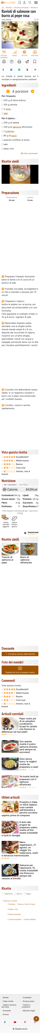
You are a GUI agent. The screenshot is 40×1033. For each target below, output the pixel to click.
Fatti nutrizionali (30, 153)
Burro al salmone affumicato (26, 560)
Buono (19, 464)
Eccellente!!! (22, 457)
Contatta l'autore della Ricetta (21, 654)
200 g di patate (11, 122)
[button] (4, 35)
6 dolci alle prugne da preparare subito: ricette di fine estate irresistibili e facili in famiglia (20, 829)
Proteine (11, 904)
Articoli (6, 1014)
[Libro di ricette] (19, 2)
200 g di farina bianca (15, 100)
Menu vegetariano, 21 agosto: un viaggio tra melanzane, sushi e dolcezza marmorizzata (20, 849)
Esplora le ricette (10, 901)
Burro (19, 894)
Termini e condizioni (26, 1006)
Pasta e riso (13, 909)
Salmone (9, 894)
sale (6, 113)
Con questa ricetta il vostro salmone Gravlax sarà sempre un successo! (28, 746)
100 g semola (10, 104)
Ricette (6, 998)
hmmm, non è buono (16, 472)
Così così (20, 467)
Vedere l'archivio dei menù (9, 1006)
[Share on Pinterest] (35, 70)
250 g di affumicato (18, 127)
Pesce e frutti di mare (26, 904)
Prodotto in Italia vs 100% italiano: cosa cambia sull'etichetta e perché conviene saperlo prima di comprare (19, 809)
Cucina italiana (30, 919)
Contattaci (27, 998)
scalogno (9, 131)
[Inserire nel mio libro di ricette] (34, 61)
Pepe (28, 894)
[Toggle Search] (30, 2)
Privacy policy (28, 1001)
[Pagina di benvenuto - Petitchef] (3, 7)
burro (14, 135)
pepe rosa (9, 148)
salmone (17, 127)
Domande (7, 1011)
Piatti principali (14, 914)
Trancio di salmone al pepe (7, 560)
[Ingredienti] (4, 516)
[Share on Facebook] (3, 70)
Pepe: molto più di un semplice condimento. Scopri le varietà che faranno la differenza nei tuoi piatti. (19, 725)
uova (8, 109)
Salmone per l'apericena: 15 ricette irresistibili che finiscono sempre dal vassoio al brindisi (20, 872)
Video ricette (8, 1001)
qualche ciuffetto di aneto (17, 140)
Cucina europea (14, 919)
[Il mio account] (24, 2)
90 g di (10, 135)
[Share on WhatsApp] (19, 70)
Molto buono (22, 460)
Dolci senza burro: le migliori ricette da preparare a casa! (28, 763)
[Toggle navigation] (36, 2)
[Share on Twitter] (27, 70)
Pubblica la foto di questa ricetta (20, 672)
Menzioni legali (29, 1011)
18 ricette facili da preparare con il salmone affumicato (28, 780)
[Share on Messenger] (11, 70)
